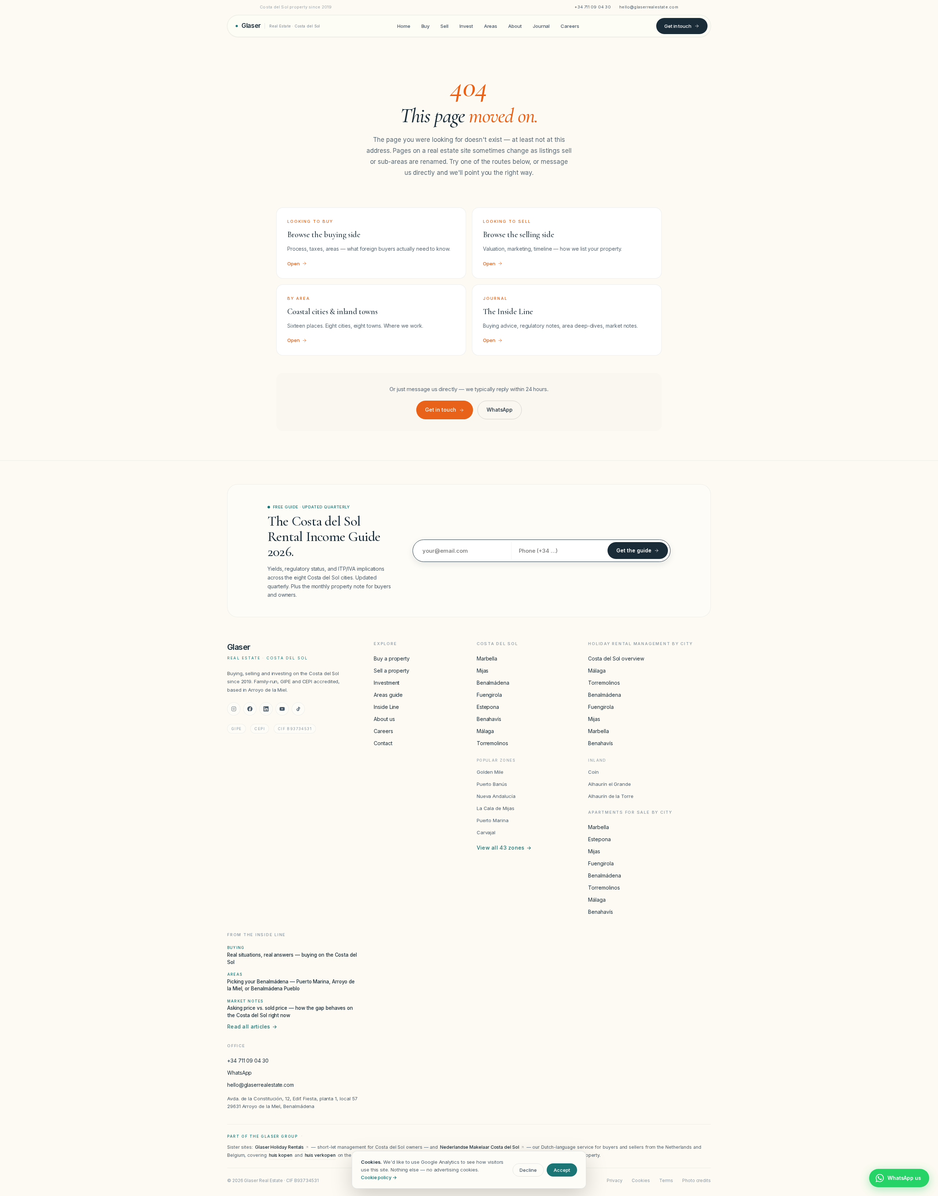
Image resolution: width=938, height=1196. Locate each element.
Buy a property (392, 658)
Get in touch (677, 26)
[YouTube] (282, 708)
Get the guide (633, 550)
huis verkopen (320, 1155)
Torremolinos (492, 743)
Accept (562, 1170)
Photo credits (696, 1180)
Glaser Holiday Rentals (279, 1147)
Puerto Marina (493, 820)
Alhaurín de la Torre (611, 796)
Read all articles (252, 1026)
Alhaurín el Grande (609, 784)
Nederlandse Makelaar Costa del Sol (479, 1147)
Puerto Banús (492, 784)
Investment (386, 683)
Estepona (488, 707)
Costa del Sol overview (616, 658)
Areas (491, 26)
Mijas (483, 670)
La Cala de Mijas (495, 808)
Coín (593, 772)
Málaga (485, 731)
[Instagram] (233, 708)
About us (384, 719)
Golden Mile (490, 772)
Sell (444, 26)
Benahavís (489, 719)
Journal (541, 26)
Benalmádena (493, 683)
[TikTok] (298, 708)
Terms (666, 1180)
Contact (383, 743)
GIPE (236, 728)
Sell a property (391, 670)
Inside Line (386, 707)
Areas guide (388, 695)
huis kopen (280, 1155)
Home (403, 26)
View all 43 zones (504, 847)
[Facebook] (249, 708)
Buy (425, 26)
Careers (570, 26)
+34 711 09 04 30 (593, 7)
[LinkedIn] (266, 708)
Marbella (487, 658)
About (515, 26)
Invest (466, 26)
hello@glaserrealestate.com (648, 7)
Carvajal (486, 832)
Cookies (641, 1180)
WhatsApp (500, 409)
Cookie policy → (379, 1177)
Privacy (614, 1180)
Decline (528, 1170)
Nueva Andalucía (496, 796)
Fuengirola (489, 695)
